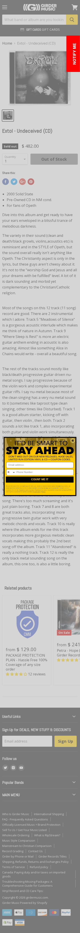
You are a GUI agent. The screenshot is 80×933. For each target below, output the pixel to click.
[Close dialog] (72, 440)
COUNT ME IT (39, 479)
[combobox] (10, 472)
